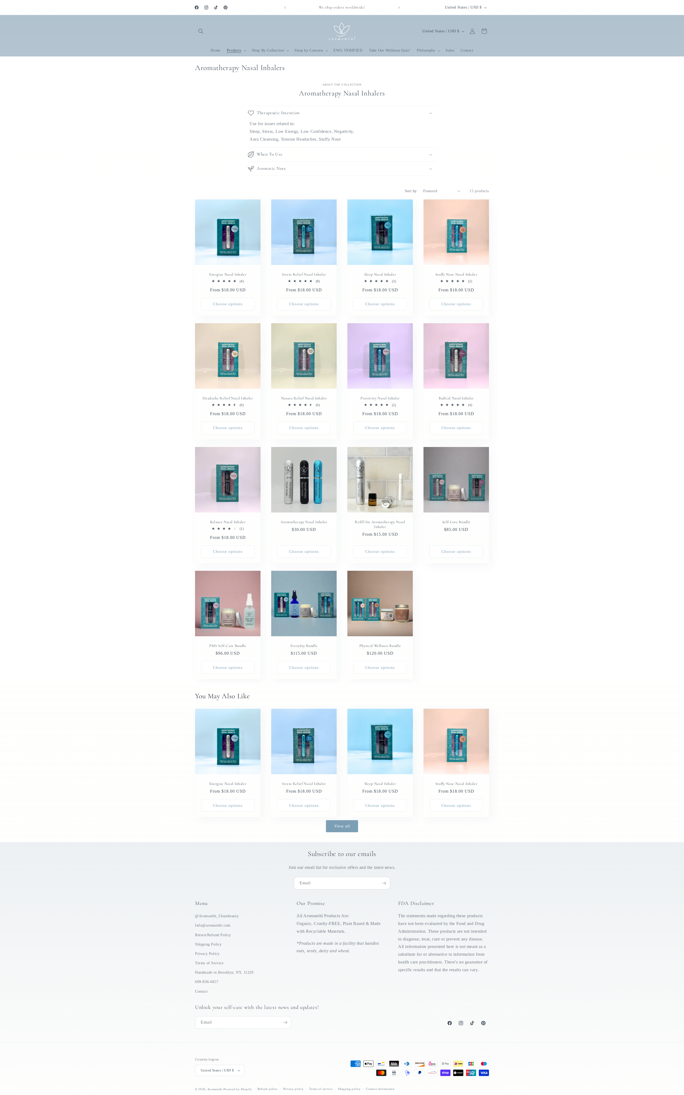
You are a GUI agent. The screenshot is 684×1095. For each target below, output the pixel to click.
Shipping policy (349, 1088)
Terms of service (320, 1088)
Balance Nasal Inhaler (228, 522)
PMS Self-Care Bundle (227, 645)
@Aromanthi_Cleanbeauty (217, 916)
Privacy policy (293, 1088)
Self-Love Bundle (456, 522)
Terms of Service (209, 963)
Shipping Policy (208, 944)
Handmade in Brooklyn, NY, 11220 (224, 972)
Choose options (228, 304)
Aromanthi (214, 1089)
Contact (201, 991)
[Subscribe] (384, 883)
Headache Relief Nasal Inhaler (228, 398)
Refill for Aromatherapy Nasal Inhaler (380, 524)
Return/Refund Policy (213, 935)
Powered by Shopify (237, 1089)
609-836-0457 (206, 982)
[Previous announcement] (285, 7)
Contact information (380, 1088)
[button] (201, 31)
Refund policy (268, 1088)
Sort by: (411, 191)
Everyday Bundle (304, 645)
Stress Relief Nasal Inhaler (304, 274)
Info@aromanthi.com (213, 925)
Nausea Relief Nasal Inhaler (304, 398)
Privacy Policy (207, 954)
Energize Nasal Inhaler (228, 274)
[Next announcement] (399, 7)
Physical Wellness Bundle (380, 645)
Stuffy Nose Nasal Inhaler (456, 274)
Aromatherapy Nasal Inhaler (304, 522)
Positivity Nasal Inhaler (380, 398)
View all (342, 826)
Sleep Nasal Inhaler (380, 274)
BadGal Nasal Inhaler (456, 398)
